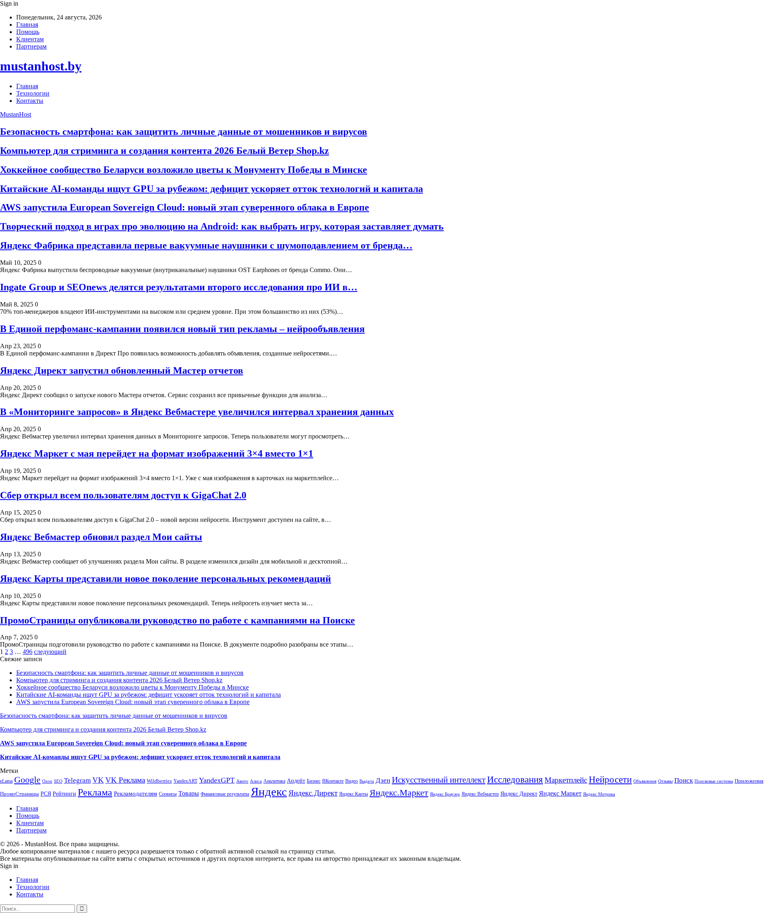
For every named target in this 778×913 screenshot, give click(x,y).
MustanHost (15, 114)
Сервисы (168, 794)
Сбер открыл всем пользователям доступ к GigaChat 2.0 (123, 495)
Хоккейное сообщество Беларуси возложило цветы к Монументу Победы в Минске (183, 169)
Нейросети (610, 780)
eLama (6, 781)
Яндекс (269, 791)
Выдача (366, 781)
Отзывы (665, 781)
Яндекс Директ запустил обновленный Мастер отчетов (121, 370)
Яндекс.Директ (313, 793)
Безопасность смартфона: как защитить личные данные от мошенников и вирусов (183, 131)
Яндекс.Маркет (399, 792)
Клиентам (30, 39)
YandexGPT (217, 780)
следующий (50, 651)
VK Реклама (125, 780)
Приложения (749, 781)
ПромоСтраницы (19, 794)
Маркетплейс (566, 780)
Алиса (256, 781)
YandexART (185, 781)
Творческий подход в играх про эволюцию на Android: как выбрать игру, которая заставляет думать (222, 226)
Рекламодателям (135, 793)
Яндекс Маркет (560, 793)
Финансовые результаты (225, 794)
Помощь (27, 31)
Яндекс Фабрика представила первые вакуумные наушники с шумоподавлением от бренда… (206, 245)
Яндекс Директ (518, 794)
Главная (27, 24)
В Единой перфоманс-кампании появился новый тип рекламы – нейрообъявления (182, 328)
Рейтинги (64, 793)
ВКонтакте (333, 781)
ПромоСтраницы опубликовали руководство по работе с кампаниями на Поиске (177, 620)
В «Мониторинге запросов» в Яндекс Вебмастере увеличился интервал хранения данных (197, 411)
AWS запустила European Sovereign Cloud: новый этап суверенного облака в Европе (184, 207)
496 (27, 651)
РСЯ (46, 793)
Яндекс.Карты (353, 794)
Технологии (32, 93)
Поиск (683, 780)
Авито (242, 781)
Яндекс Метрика (599, 794)
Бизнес (314, 781)
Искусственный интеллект (438, 780)
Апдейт (296, 781)
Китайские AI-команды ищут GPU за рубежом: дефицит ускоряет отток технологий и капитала (211, 188)
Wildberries (159, 781)
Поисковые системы (714, 781)
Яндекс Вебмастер (480, 794)
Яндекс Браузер (445, 794)
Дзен (383, 780)
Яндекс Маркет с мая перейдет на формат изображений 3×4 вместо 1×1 (156, 453)
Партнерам (31, 46)
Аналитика (274, 781)
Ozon (47, 781)
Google (27, 780)
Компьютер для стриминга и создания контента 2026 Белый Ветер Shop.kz (164, 150)
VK (98, 780)
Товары (188, 793)
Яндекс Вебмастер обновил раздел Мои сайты (101, 537)
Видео (351, 781)
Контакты (29, 100)
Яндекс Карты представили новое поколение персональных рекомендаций (165, 578)
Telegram (77, 780)
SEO (58, 781)
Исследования (515, 780)
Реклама (95, 792)
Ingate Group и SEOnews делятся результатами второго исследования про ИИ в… (178, 287)
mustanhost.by (40, 66)
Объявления (644, 781)
